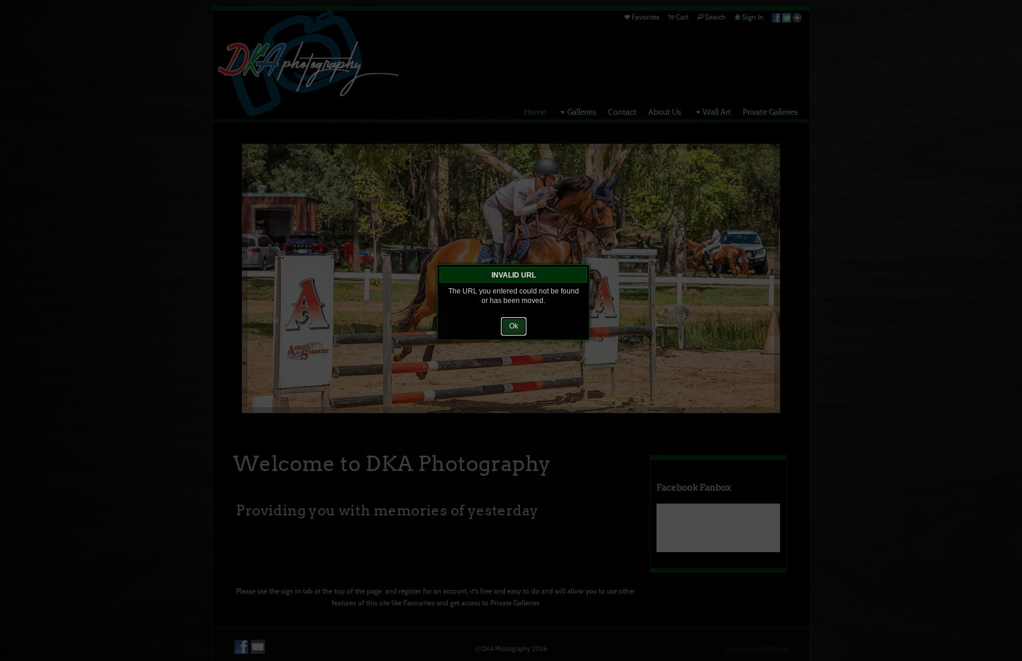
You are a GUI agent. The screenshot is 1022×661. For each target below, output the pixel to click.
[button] (514, 326)
